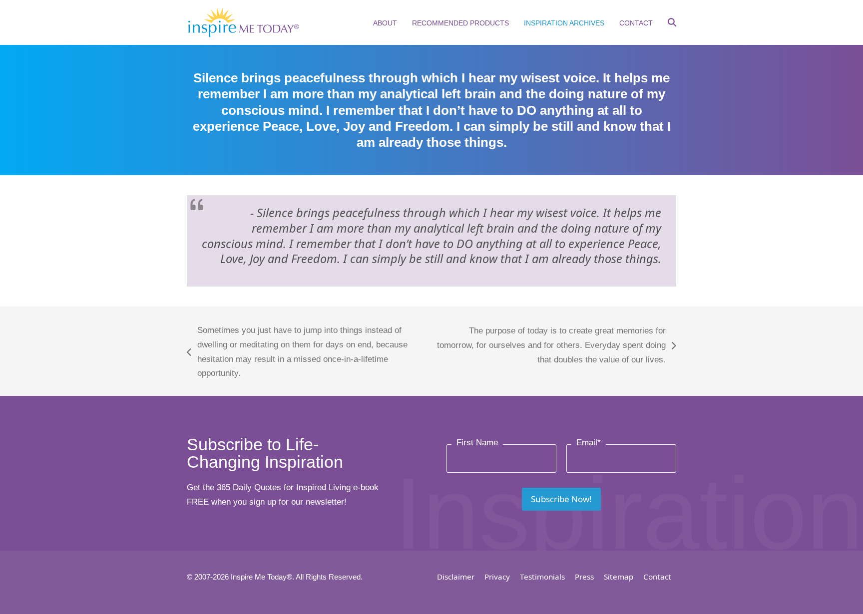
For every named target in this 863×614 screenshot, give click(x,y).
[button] (672, 23)
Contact (657, 577)
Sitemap (618, 577)
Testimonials (542, 577)
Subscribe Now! (561, 499)
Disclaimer (455, 577)
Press (584, 577)
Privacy (497, 577)
